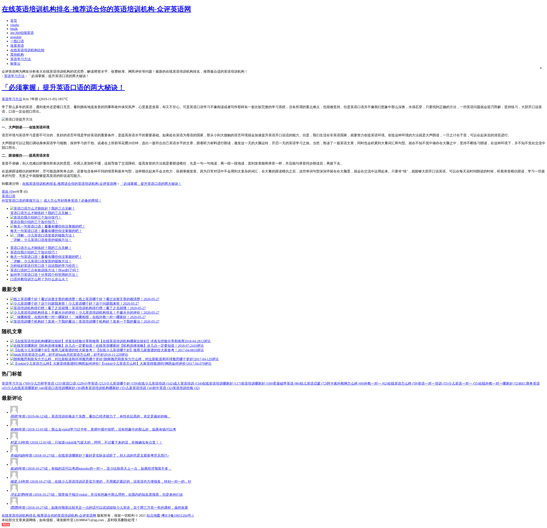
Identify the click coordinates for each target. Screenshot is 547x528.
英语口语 (8, 196)
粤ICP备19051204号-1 (178, 515)
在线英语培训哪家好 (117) (221, 383)
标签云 (15, 63)
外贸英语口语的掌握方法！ (22, 200)
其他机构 (17, 54)
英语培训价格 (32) (186, 388)
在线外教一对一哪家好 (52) (499, 383)
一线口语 (17, 41)
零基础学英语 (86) (286, 383)
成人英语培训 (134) (188, 383)
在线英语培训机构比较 (27, 50)
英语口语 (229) (73, 383)
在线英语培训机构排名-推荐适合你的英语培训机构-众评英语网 (69, 183)
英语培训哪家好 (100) (257, 383)
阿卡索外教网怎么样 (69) (345, 383)
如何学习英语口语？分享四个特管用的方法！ (44, 275)
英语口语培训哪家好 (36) (63, 388)
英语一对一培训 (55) (433, 383)
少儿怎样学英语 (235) (46, 383)
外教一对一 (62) (376, 383)
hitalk (14, 29)
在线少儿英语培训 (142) (156, 383)
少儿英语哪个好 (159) (122, 383)
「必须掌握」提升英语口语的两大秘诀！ (63, 87)
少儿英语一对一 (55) (463, 383)
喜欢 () (7, 191)
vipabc (14, 25)
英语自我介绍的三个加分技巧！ (34, 252)
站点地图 (153, 515)
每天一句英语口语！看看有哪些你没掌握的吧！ (46, 257)
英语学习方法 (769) (16, 383)
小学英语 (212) (95, 383)
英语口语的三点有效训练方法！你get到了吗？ (44, 270)
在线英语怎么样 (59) (403, 383)
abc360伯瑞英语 (22, 33)
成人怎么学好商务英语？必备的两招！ (73, 200)
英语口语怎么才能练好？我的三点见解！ (41, 248)
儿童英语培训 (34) (139, 388)
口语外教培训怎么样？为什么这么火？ (39, 279)
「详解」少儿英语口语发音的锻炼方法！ (41, 261)
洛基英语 (17, 45)
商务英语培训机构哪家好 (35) (104, 388)
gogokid (15, 37)
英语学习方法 (20, 59)
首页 (13, 20)
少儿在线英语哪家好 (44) (25, 388)
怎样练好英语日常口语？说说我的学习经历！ (44, 266)
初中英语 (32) (163, 388)
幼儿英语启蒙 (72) (313, 383)
